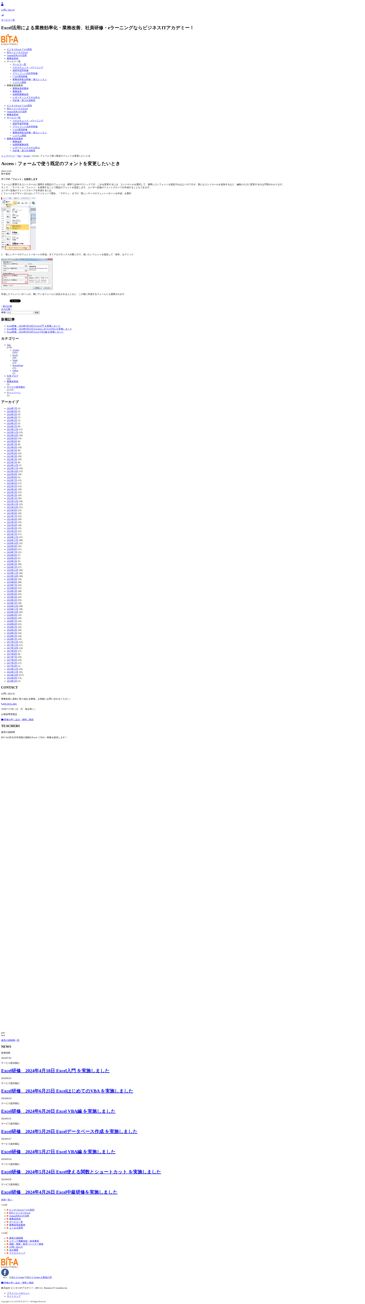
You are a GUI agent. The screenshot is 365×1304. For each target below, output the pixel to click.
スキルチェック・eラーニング (28, 67)
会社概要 (13, 1250)
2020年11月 (12, 540)
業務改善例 (12, 58)
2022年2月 (12, 495)
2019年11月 (12, 573)
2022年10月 (12, 471)
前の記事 (7, 306)
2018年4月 (12, 630)
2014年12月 (12, 669)
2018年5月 (12, 627)
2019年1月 (12, 603)
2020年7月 (12, 552)
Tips (9, 345)
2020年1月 (12, 567)
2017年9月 (12, 651)
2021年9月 (12, 510)
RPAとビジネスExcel (17, 52)
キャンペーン (14, 392)
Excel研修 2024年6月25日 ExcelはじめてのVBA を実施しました (39, 329)
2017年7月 (12, 657)
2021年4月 (12, 525)
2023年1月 (12, 462)
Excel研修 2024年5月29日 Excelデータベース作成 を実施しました (69, 1131)
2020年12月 (12, 537)
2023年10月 (12, 435)
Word (15, 360)
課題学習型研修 (21, 70)
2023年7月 (12, 444)
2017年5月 (12, 663)
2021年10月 (12, 507)
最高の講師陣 (16, 1238)
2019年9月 (12, 579)
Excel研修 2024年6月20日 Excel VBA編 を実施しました (35, 332)
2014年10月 (12, 675)
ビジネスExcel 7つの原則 (19, 49)
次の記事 (5, 309)
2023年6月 (12, 447)
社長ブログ (12, 376)
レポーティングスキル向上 (26, 97)
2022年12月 (12, 465)
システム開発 (19, 82)
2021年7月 (12, 516)
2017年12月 (12, 642)
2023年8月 (12, 441)
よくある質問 (16, 1228)
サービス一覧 (19, 64)
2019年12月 (12, 570)
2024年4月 (12, 417)
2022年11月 (12, 468)
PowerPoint (18, 365)
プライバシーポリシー (18, 1293)
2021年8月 (12, 513)
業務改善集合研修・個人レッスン (30, 79)
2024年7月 (12, 408)
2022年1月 (12, 498)
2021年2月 (12, 531)
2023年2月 (12, 459)
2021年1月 (12, 534)
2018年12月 (12, 606)
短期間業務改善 (21, 94)
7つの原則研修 (20, 76)
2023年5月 (12, 450)
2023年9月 (12, 438)
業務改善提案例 (21, 88)
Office (15, 370)
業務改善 (17, 91)
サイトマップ (14, 1296)
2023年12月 (12, 429)
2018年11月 (12, 609)
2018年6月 (12, 624)
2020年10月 (12, 543)
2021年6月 (12, 519)
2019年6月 (12, 588)
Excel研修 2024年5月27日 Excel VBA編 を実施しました (58, 1151)
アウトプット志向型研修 (25, 73)
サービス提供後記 (16, 387)
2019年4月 (12, 594)
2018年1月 (12, 639)
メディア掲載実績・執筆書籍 (24, 1241)
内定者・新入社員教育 (24, 100)
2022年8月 (12, 477)
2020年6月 (12, 555)
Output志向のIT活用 (17, 55)
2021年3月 (12, 528)
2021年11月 (12, 504)
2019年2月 (12, 600)
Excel (15, 355)
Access (16, 350)
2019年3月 (12, 597)
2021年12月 (12, 501)
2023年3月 (12, 456)
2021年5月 (12, 522)
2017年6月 (12, 660)
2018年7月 (12, 621)
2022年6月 (12, 483)
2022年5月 (12, 486)
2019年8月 (12, 582)
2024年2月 (12, 423)
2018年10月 (12, 612)
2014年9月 (12, 678)
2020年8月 (12, 549)
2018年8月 (12, 618)
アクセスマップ (17, 1253)
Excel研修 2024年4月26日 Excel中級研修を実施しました (59, 1192)
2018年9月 (12, 615)
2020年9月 (12, 546)
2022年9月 (12, 474)
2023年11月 (12, 432)
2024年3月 (12, 420)
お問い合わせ (16, 1247)
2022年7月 (12, 480)
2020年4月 (12, 558)
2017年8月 (12, 654)
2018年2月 (12, 636)
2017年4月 (12, 666)
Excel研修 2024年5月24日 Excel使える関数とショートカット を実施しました (81, 1171)
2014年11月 (12, 672)
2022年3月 (12, 492)
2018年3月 (12, 633)
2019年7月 (12, 585)
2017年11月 (12, 645)
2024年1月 (12, 426)
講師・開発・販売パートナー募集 (26, 1244)
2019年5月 (12, 591)
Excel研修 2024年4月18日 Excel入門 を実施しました (33, 326)
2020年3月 (12, 561)
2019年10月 (12, 576)
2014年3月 (12, 681)
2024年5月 (12, 414)
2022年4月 (12, 489)
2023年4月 (12, 453)
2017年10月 (12, 648)
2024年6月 (12, 411)
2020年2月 (12, 564)
